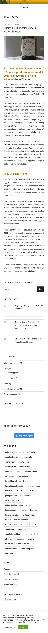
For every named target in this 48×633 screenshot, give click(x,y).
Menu (25, 7)
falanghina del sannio (14, 486)
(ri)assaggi (11, 372)
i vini (6, 368)
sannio (33, 524)
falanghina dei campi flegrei (16, 481)
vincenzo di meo (12, 548)
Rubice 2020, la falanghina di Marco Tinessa (20, 29)
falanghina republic (33, 486)
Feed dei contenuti (11, 574)
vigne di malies (23, 543)
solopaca (20, 538)
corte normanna (30, 471)
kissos (28, 505)
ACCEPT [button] (23, 627)
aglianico (9, 452)
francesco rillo (27, 490)
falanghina (23, 476)
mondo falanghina (11, 388)
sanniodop (22, 529)
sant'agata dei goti (30, 534)
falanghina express (12, 363)
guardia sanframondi (13, 500)
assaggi (10, 377)
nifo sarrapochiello (21, 519)
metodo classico (29, 514)
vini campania (28, 548)
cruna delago (10, 476)
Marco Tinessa (22, 79)
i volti (6, 383)
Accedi (7, 568)
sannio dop (9, 529)
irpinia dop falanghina (14, 505)
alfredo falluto (32, 452)
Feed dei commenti (12, 579)
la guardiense (10, 510)
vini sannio (9, 553)
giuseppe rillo (25, 495)
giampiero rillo (11, 495)
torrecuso (9, 543)
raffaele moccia (11, 524)
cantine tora (24, 461)
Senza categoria (10, 394)
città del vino (24, 466)
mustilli (8, 519)
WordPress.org (10, 584)
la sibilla (23, 510)
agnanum (20, 452)
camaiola (28, 457)
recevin (24, 524)
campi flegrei (10, 461)
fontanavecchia (11, 490)
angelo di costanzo (13, 457)
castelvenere (10, 466)
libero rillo (33, 510)
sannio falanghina (12, 534)
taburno (31, 538)
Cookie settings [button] (10, 627)
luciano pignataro (12, 514)
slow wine (9, 538)
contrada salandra (12, 471)
